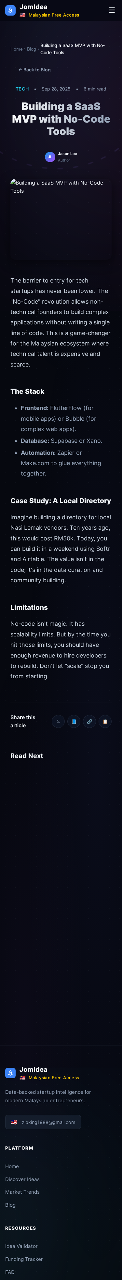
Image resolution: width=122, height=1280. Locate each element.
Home (16, 49)
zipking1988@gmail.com (43, 1122)
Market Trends (22, 1192)
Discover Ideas (22, 1179)
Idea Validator (21, 1246)
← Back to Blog (34, 69)
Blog (31, 49)
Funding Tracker (24, 1259)
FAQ (10, 1272)
